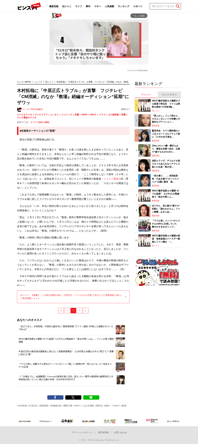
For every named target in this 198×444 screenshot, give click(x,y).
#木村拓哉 (22, 405)
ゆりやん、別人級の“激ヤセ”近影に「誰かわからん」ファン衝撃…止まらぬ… (166, 208)
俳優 (77, 114)
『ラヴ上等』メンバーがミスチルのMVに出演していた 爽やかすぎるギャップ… (166, 223)
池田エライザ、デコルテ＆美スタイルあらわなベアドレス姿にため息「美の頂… (166, 163)
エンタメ (54, 114)
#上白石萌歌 (88, 405)
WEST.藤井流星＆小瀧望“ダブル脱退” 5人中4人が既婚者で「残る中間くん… (165, 193)
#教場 (123, 405)
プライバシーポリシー (82, 432)
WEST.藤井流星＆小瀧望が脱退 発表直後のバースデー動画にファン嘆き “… (166, 238)
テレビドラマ (41, 114)
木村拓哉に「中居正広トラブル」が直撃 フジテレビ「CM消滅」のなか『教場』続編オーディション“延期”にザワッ (108, 82)
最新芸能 (53, 6)
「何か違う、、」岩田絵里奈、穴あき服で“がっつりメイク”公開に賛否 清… (165, 178)
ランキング (123, 6)
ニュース (38, 82)
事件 (88, 6)
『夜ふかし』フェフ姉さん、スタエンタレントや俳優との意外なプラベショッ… (166, 118)
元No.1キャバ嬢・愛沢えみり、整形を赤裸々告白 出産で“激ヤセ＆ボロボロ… (166, 148)
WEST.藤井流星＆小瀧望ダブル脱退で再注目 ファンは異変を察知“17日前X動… (166, 103)
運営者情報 (103, 432)
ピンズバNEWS (24, 82)
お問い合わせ (120, 432)
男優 (123, 114)
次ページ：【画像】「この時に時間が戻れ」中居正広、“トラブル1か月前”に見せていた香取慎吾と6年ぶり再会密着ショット (71, 296)
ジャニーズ (66, 114)
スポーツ (137, 6)
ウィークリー (169, 94)
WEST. (93, 114)
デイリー (146, 94)
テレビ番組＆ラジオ (27, 117)
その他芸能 (113, 114)
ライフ (78, 6)
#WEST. (77, 405)
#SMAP (116, 405)
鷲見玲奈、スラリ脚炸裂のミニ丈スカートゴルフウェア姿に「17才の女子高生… (166, 133)
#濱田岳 (99, 405)
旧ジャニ (66, 6)
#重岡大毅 (67, 405)
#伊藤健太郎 (56, 405)
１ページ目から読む (40, 122)
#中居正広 (33, 405)
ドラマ (102, 114)
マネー (97, 6)
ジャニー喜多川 (112, 178)
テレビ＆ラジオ (24, 114)
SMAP (84, 114)
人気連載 (109, 6)
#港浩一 (107, 405)
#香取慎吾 (44, 405)
